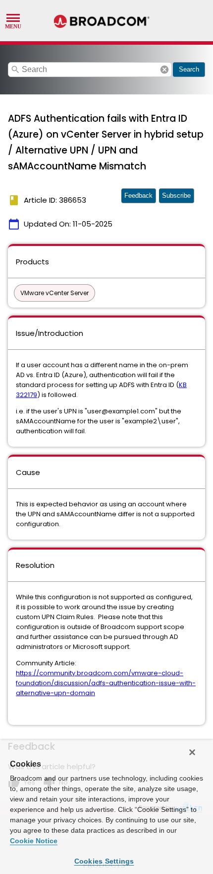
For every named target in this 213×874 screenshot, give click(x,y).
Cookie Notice (33, 841)
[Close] (192, 752)
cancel (164, 70)
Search (189, 69)
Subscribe (176, 195)
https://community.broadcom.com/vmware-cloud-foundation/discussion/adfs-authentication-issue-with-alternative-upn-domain (106, 683)
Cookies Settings (104, 861)
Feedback (138, 195)
